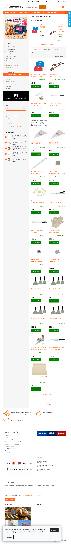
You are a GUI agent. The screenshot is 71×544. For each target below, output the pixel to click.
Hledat (42, 7)
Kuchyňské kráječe (11, 54)
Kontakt (30, 1)
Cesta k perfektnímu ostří (44, 469)
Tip (10, 123)
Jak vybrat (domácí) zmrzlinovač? (45, 465)
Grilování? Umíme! (42, 461)
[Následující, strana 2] (48, 399)
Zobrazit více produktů (47, 44)
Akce (10, 118)
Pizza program (9, 77)
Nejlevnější (47, 49)
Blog (6, 450)
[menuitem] (9, 12)
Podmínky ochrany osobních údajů (14, 442)
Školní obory (9, 67)
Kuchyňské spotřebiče (11, 51)
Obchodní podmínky (10, 448)
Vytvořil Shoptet (61, 540)
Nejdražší (56, 49)
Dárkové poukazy (10, 81)
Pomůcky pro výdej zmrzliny (13, 65)
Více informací (17, 533)
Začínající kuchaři (12, 70)
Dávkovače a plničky (11, 63)
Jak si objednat (9, 439)
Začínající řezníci (12, 72)
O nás (37, 1)
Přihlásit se (9, 499)
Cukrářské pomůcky (11, 49)
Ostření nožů (9, 61)
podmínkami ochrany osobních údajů (31, 495)
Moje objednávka (9, 453)
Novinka (11, 121)
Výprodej (8, 79)
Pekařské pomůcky (10, 47)
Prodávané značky (9, 446)
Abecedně (34, 52)
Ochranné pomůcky (11, 84)
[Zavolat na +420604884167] (7, 1)
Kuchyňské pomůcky (11, 56)
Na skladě (12, 116)
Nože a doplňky (10, 58)
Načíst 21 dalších (48, 394)
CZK (57, 1)
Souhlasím (54, 530)
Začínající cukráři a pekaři (14, 74)
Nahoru (49, 404)
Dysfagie (8, 88)
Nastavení (9, 537)
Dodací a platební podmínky (12, 444)
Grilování (8, 86)
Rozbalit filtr (15, 126)
